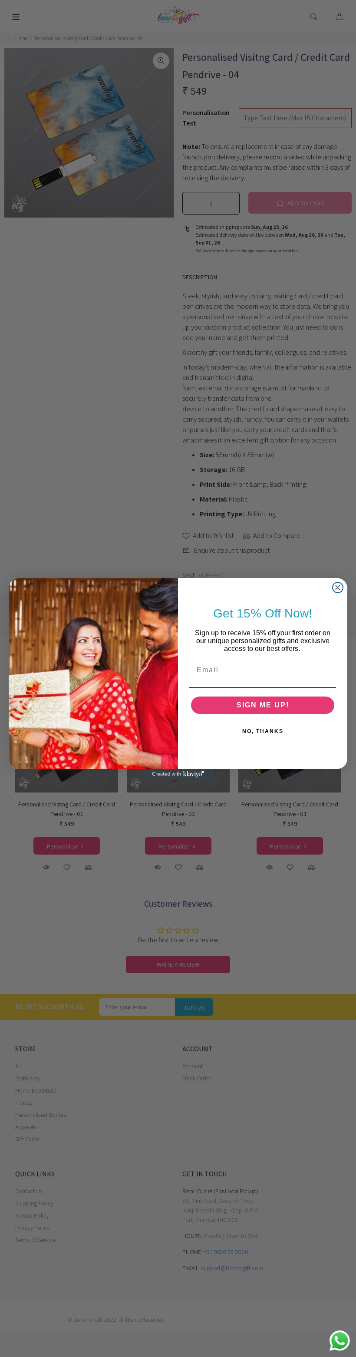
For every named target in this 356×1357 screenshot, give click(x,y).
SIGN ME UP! (263, 705)
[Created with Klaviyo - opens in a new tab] (178, 774)
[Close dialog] (338, 587)
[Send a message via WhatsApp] (340, 1341)
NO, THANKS (262, 731)
